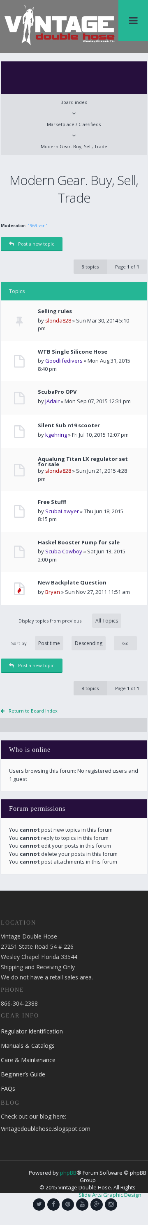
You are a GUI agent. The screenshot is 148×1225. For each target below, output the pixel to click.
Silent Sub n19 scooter (69, 425)
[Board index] (59, 24)
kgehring (56, 434)
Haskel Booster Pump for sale (79, 542)
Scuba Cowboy (63, 551)
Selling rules (55, 311)
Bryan (52, 592)
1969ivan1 (38, 225)
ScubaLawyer (62, 511)
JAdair (52, 401)
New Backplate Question (72, 582)
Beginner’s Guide (23, 1074)
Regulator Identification (32, 1031)
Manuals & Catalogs (28, 1045)
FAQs (8, 1088)
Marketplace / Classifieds (74, 124)
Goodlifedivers (64, 360)
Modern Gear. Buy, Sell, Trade (74, 146)
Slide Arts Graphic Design (110, 1194)
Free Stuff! (52, 502)
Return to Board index (33, 711)
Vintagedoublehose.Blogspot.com (45, 1129)
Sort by (19, 643)
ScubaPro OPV (57, 392)
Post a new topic (36, 244)
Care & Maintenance (28, 1060)
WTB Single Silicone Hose (72, 351)
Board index (73, 102)
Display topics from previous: (51, 621)
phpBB (68, 1172)
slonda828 (58, 320)
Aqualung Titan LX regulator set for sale (83, 461)
